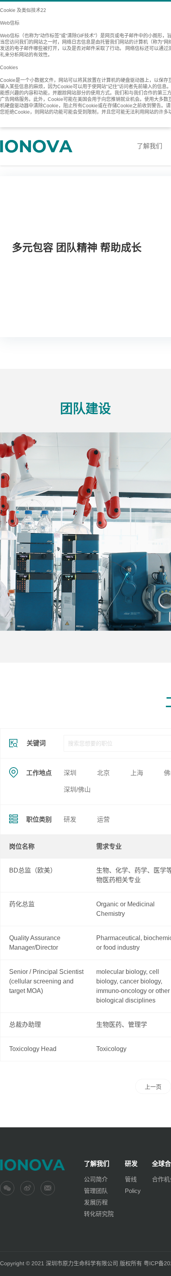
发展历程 (96, 1202)
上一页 (153, 1087)
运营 (103, 819)
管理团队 (96, 1190)
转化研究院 (99, 1213)
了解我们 (149, 146)
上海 (136, 773)
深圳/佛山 (77, 789)
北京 (103, 773)
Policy (133, 1190)
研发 (70, 819)
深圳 (70, 773)
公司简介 (96, 1179)
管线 (131, 1179)
